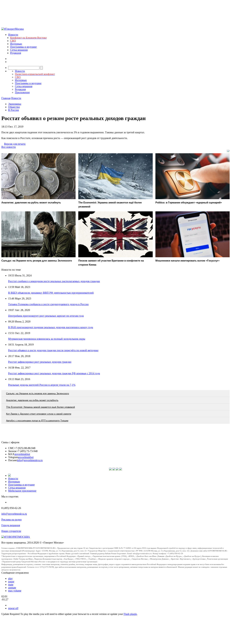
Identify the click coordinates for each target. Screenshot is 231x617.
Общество (14, 107)
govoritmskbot (22, 454)
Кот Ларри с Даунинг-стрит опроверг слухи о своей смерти (38, 413)
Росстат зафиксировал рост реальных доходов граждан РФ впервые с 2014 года (54, 373)
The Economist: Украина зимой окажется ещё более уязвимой (40, 407)
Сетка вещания (19, 49)
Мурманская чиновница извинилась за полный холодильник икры (46, 338)
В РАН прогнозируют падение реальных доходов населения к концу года (50, 327)
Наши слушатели (11, 531)
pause (11, 581)
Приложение (22, 92)
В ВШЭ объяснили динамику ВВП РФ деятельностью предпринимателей (51, 292)
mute (10, 584)
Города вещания (10, 525)
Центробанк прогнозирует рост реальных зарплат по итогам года (46, 315)
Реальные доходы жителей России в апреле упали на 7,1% (41, 384)
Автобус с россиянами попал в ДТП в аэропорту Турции (37, 420)
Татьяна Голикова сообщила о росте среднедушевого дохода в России (48, 304)
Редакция (15, 52)
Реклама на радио (11, 519)
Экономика (14, 103)
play (10, 578)
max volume (14, 590)
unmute (12, 587)
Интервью (16, 43)
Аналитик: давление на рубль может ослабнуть (32, 400)
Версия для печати (15, 143)
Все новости (8, 146)
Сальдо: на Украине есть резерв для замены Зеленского (37, 393)
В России (13, 110)
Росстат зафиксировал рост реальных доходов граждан (39, 361)
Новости (13, 34)
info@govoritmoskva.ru (30, 460)
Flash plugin (130, 614)
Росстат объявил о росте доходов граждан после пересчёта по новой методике (53, 350)
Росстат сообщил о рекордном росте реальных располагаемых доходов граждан (54, 281)
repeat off (13, 608)
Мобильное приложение (22, 490)
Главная (5, 98)
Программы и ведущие (23, 46)
